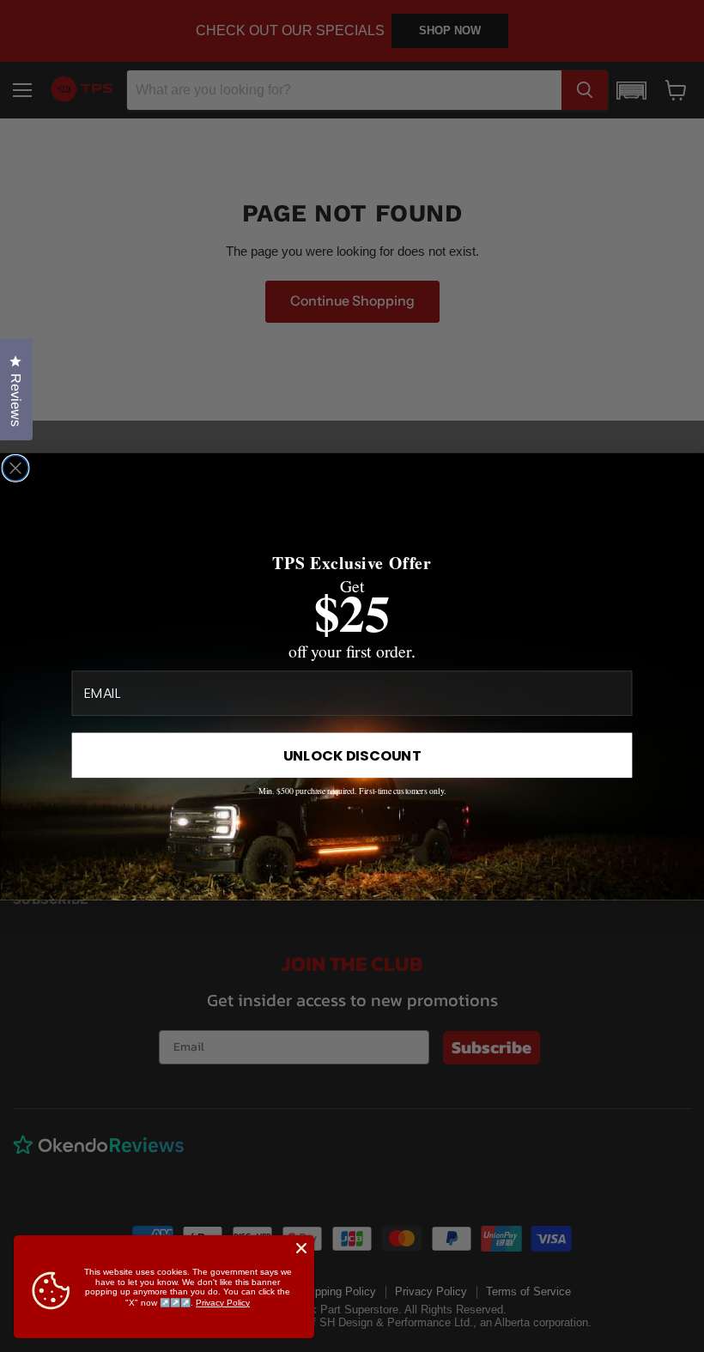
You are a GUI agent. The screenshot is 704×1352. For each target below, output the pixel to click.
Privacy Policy (223, 1302)
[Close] (301, 1248)
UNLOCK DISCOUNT (352, 755)
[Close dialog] (15, 468)
